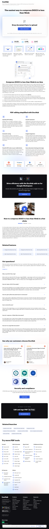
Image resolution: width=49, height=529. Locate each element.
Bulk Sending (27, 461)
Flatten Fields (17, 454)
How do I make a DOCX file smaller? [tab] (10, 284)
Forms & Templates (16, 500)
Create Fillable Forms (38, 462)
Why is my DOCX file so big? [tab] (9, 273)
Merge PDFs (17, 458)
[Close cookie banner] (45, 526)
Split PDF (16, 456)
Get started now (24, 414)
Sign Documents (15, 502)
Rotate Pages (17, 461)
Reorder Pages (17, 463)
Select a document (24, 29)
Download (17, 487)
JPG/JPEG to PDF (7, 454)
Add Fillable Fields (18, 451)
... (32, 526)
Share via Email (39, 451)
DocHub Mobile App (37, 500)
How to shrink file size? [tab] (7, 305)
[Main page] (5, 2)
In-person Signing (28, 455)
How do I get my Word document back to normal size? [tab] (14, 294)
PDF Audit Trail (17, 472)
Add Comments (39, 447)
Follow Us (4, 503)
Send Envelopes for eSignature (29, 452)
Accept (40, 526)
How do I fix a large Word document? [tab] (11, 325)
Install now (24, 194)
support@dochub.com (5, 499)
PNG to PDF (6, 451)
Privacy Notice (26, 502)
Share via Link (38, 449)
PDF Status (38, 456)
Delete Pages (17, 465)
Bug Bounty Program (27, 509)
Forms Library (15, 506)
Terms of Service (26, 500)
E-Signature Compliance (28, 504)
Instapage (35, 507)
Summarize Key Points (7, 479)
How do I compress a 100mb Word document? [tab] (13, 315)
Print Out (16, 489)
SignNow (35, 504)
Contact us (4, 269)
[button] (24, 209)
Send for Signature (29, 449)
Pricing (13, 504)
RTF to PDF (6, 463)
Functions (14, 509)
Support (24, 506)
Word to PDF (6, 447)
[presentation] (24, 26)
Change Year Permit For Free (26, 249)
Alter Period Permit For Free (10, 254)
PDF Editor (14, 499)
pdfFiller (35, 502)
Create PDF (17, 449)
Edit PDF (16, 447)
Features (14, 507)
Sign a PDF (27, 447)
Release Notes (26, 507)
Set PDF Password (18, 477)
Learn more (24, 397)
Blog (34, 499)
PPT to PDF (6, 456)
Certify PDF (17, 475)
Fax (36, 454)
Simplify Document (8, 476)
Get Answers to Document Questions (7, 484)
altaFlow (35, 506)
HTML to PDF (6, 461)
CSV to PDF (6, 458)
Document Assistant (6, 473)
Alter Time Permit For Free (26, 254)
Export (16, 484)
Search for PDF (17, 482)
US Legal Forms (36, 503)
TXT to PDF (6, 449)
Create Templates (39, 458)
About (24, 499)
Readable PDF (17, 480)
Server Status (15, 503)
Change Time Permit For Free (10, 249)
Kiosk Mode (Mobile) (27, 458)
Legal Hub (25, 503)
